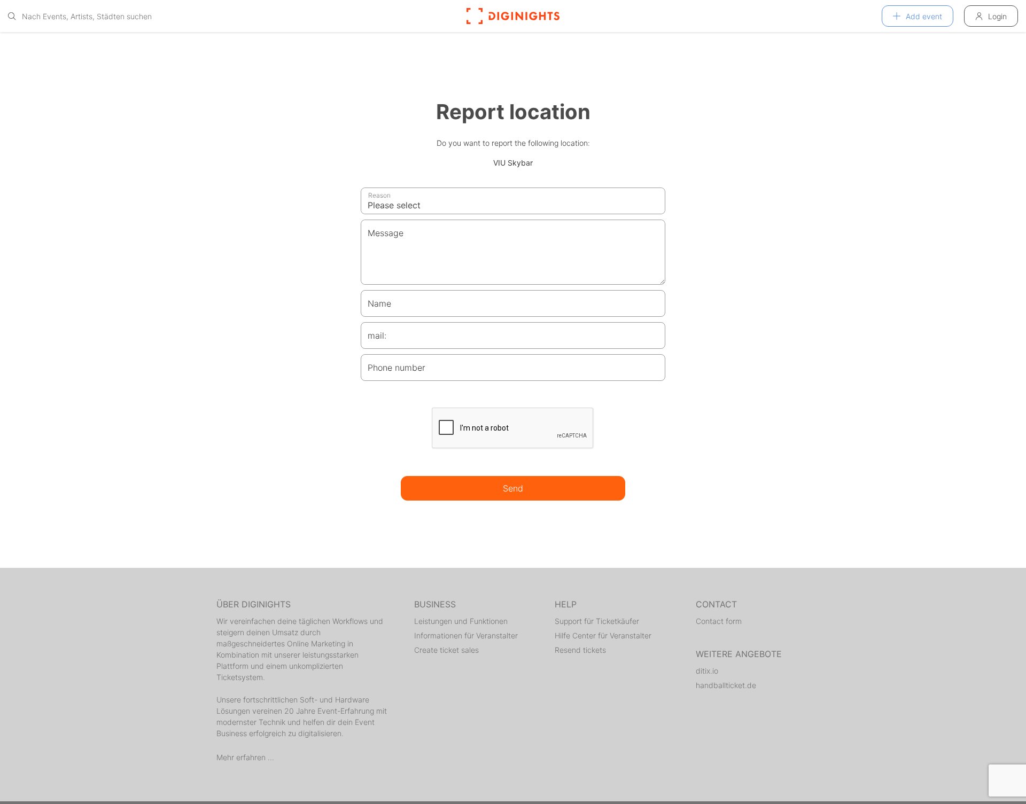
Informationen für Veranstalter (466, 635)
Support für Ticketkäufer (597, 621)
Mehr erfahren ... (245, 757)
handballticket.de (726, 685)
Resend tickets (580, 649)
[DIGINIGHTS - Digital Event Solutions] (513, 16)
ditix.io (707, 670)
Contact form (719, 621)
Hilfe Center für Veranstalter (603, 635)
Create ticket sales (446, 649)
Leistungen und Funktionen (461, 621)
